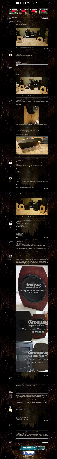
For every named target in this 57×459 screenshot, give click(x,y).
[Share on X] (27, 98)
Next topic (47, 17)
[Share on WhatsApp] (32, 98)
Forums (10, 17)
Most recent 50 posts (28, 15)
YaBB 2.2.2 (31, 455)
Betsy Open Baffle (14, 17)
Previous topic (44, 17)
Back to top (10, 50)
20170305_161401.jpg (18, 104)
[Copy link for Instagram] (33, 98)
